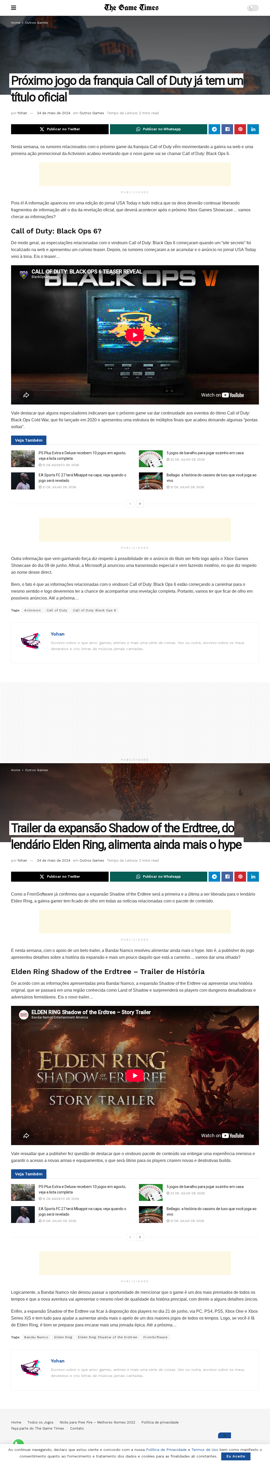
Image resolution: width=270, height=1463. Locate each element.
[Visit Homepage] (131, 8)
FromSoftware (155, 1337)
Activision (32, 610)
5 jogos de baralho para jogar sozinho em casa (205, 453)
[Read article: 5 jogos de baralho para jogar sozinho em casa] (151, 458)
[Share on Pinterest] (240, 129)
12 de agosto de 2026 (60, 465)
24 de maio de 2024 (53, 113)
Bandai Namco (36, 1337)
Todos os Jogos (40, 1422)
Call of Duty (57, 610)
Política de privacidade (160, 1422)
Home (15, 22)
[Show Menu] (13, 8)
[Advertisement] (135, 174)
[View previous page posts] (130, 503)
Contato (77, 1428)
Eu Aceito (235, 1456)
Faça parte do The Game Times (37, 1428)
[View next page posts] (140, 503)
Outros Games (36, 22)
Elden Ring (63, 1337)
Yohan (22, 113)
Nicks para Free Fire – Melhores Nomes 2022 (97, 1422)
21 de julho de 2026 (58, 487)
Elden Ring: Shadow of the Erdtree (107, 1337)
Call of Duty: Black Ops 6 (94, 610)
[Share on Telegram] (214, 129)
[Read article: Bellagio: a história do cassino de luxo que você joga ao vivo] (151, 480)
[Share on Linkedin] (253, 129)
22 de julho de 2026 (187, 459)
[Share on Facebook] (227, 129)
